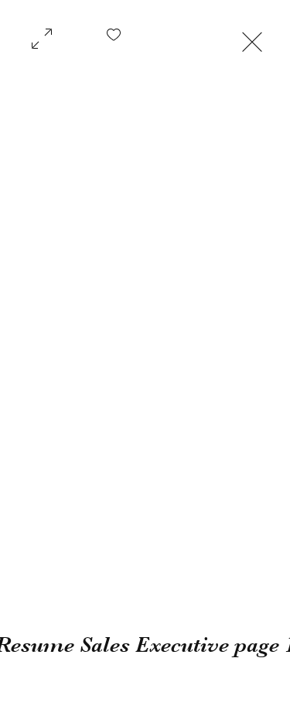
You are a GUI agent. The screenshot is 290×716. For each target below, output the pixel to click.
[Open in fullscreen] (41, 37)
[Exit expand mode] (252, 40)
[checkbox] (113, 40)
